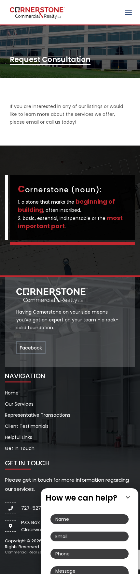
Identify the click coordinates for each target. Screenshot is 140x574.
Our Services (19, 404)
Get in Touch (20, 448)
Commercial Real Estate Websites (36, 552)
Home (12, 393)
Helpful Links (18, 437)
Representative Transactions (37, 415)
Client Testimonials (27, 426)
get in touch (37, 479)
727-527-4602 (38, 507)
